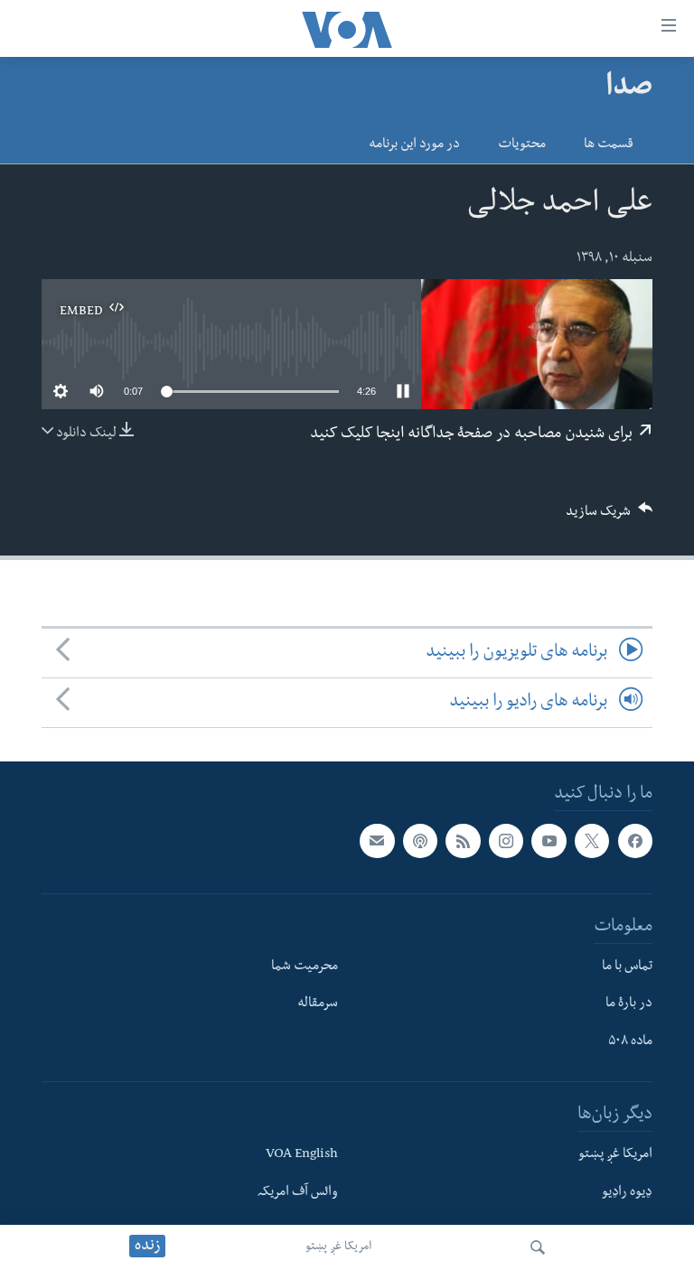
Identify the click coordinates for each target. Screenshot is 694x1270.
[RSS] (462, 841)
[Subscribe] (377, 841)
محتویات (522, 145)
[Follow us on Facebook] (635, 841)
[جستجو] (538, 1247)
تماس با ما (627, 967)
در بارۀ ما (628, 1005)
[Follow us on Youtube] (548, 841)
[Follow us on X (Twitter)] (592, 841)
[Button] (609, 517)
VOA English (302, 1155)
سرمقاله (317, 1005)
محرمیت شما (304, 967)
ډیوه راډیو (627, 1193)
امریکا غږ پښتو (338, 1247)
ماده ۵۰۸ (630, 1042)
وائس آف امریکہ (298, 1193)
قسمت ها (608, 145)
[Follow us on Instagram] (506, 841)
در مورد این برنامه (414, 145)
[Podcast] (420, 841)
